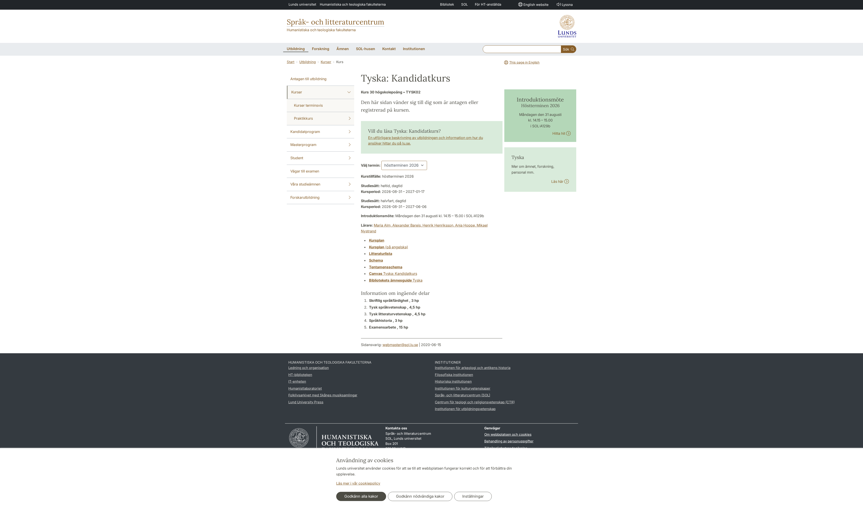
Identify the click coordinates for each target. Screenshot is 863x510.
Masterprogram (303, 144)
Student (296, 158)
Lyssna (567, 4)
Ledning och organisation (308, 368)
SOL (464, 4)
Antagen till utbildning (308, 79)
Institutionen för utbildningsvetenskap (465, 409)
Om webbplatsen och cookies (508, 434)
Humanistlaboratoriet (305, 388)
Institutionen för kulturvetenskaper (462, 388)
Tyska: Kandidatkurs (393, 273)
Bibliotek (447, 4)
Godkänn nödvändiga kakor (420, 496)
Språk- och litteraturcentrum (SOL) (462, 395)
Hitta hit (559, 133)
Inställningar (473, 496)
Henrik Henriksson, (439, 225)
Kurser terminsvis (308, 105)
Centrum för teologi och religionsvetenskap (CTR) (475, 402)
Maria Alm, (383, 225)
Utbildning (307, 62)
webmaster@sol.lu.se (400, 344)
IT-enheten (297, 381)
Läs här (557, 181)
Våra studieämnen (305, 184)
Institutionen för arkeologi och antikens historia (472, 368)
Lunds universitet (302, 4)
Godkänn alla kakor (361, 496)
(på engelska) (388, 247)
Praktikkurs (303, 118)
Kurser (326, 62)
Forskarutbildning (305, 197)
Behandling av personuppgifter (509, 441)
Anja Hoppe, (466, 225)
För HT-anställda (488, 4)
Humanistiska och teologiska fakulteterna (353, 4)
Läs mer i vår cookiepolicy (358, 483)
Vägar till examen (304, 171)
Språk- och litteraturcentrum (335, 21)
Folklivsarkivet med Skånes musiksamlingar (322, 395)
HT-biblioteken (300, 375)
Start (290, 62)
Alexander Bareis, (407, 225)
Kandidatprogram (305, 131)
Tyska (396, 280)
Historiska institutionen (453, 381)
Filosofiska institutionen (454, 375)
